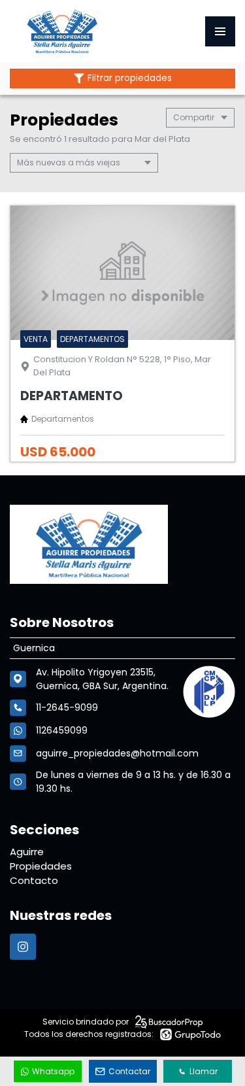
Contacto (34, 880)
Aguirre (27, 851)
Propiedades (41, 866)
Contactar (129, 1071)
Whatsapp (53, 1071)
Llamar (203, 1071)
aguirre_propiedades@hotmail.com (117, 753)
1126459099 (62, 730)
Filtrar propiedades (130, 78)
